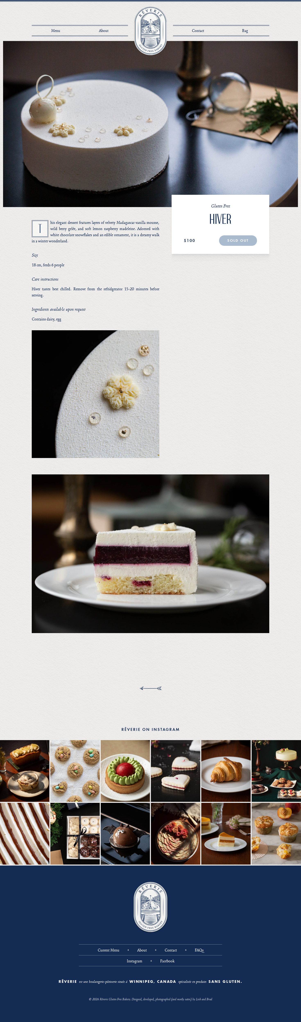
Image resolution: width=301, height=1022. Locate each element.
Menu (55, 30)
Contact (198, 30)
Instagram (134, 961)
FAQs (199, 950)
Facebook (167, 961)
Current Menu (108, 950)
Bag (246, 30)
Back (151, 688)
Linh (198, 999)
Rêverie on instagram (150, 729)
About (104, 30)
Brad (209, 999)
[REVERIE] (151, 31)
